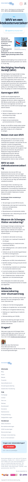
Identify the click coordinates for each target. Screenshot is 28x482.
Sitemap (3, 403)
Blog (2, 371)
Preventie (3, 380)
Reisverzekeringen (6, 432)
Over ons (3, 400)
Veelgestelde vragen (6, 417)
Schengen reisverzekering (8, 435)
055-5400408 (10, 447)
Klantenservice (5, 412)
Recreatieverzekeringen (7, 426)
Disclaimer (4, 409)
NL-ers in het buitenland (7, 438)
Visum (6, 9)
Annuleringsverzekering (7, 386)
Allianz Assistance (6, 423)
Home (2, 9)
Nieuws (3, 377)
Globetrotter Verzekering (8, 388)
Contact (3, 397)
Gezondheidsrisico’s (6, 383)
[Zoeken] (21, 3)
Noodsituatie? (5, 406)
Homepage (4, 395)
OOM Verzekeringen (6, 429)
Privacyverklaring (6, 414)
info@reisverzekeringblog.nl (18, 337)
